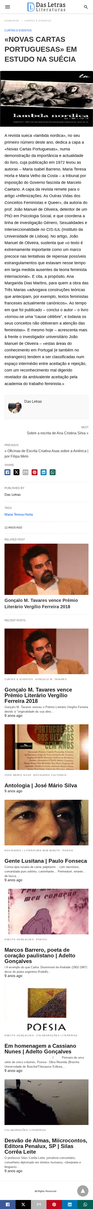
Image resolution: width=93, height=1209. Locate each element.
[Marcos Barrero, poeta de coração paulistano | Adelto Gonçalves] (46, 911)
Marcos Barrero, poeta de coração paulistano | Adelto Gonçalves (40, 955)
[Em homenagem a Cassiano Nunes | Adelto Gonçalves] (46, 1007)
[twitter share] (16, 472)
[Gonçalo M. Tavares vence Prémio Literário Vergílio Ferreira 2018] (46, 569)
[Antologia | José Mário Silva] (46, 747)
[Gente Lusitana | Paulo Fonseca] (46, 822)
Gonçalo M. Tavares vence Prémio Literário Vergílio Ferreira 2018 (38, 695)
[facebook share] (7, 472)
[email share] (25, 472)
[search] (85, 6)
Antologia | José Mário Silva (41, 785)
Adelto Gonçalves (19, 939)
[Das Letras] (46, 7)
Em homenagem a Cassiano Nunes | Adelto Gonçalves (40, 1049)
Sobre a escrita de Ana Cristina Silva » (57, 432)
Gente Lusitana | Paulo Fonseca (46, 861)
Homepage (12, 20)
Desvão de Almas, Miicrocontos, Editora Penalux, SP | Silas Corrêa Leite (46, 1146)
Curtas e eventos (38, 20)
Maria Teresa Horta (19, 514)
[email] (38, 1204)
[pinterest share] (34, 472)
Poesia (68, 850)
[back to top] (82, 1191)
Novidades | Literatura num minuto (32, 850)
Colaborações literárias (57, 1035)
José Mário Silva (18, 775)
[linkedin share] (43, 472)
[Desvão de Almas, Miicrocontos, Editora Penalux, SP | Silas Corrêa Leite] (46, 1102)
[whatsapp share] (53, 472)
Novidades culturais (50, 775)
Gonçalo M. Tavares (51, 679)
